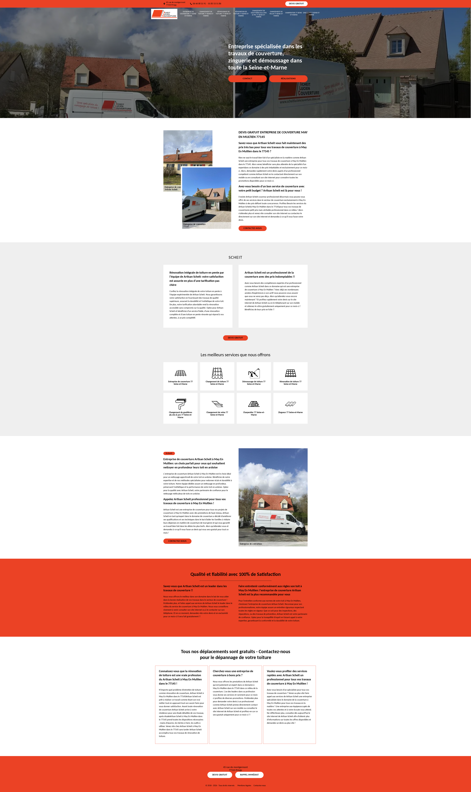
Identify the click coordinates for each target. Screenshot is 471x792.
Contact (247, 79)
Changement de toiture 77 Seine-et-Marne (206, 14)
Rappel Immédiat (249, 775)
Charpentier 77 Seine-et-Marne (293, 14)
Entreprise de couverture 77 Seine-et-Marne (188, 14)
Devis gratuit (296, 4)
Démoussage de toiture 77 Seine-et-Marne (223, 14)
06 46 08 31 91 (199, 4)
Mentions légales (244, 786)
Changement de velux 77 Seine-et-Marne (276, 14)
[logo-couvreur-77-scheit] (164, 14)
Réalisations (288, 79)
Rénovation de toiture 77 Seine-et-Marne (241, 14)
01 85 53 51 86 (214, 4)
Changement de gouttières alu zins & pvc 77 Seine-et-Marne (259, 14)
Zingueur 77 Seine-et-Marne (311, 14)
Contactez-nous (252, 228)
